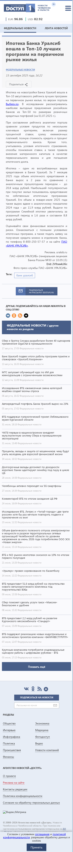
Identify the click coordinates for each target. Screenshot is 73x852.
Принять (36, 847)
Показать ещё (36, 667)
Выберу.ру (12, 104)
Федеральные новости (20, 69)
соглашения (42, 834)
